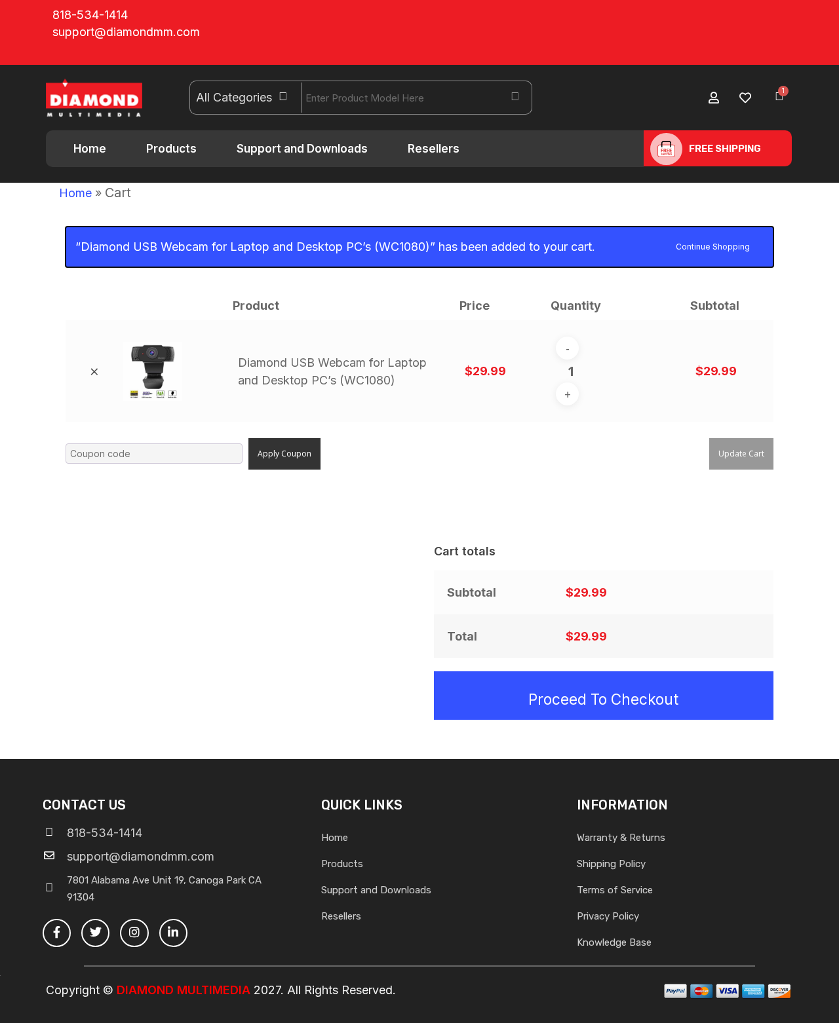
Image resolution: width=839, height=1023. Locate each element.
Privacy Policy (608, 916)
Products (171, 148)
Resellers (433, 148)
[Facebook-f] (57, 933)
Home (89, 148)
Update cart (741, 453)
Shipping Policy (611, 864)
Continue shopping (713, 246)
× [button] (94, 371)
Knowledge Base (614, 942)
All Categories (234, 97)
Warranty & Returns (621, 838)
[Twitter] (95, 933)
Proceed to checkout (603, 699)
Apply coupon (284, 453)
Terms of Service (615, 890)
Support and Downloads (302, 148)
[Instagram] (134, 933)
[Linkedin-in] (173, 933)
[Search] (515, 97)
